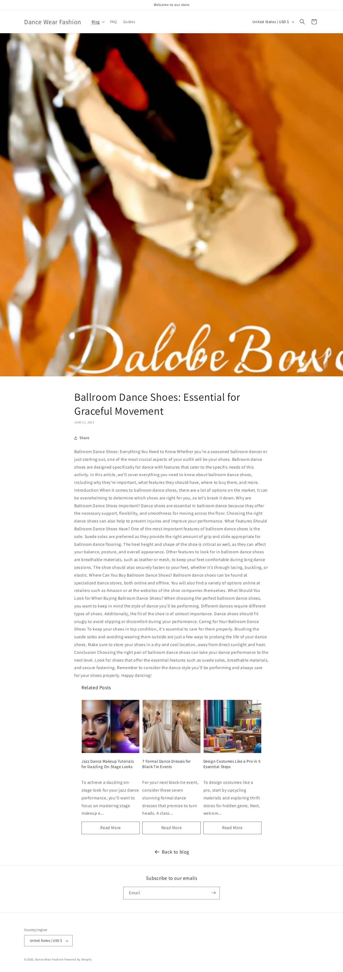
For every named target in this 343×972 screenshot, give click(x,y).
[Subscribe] (213, 892)
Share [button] (85, 437)
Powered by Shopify (78, 960)
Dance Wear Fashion (49, 960)
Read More (110, 827)
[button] (97, 21)
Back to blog (175, 852)
